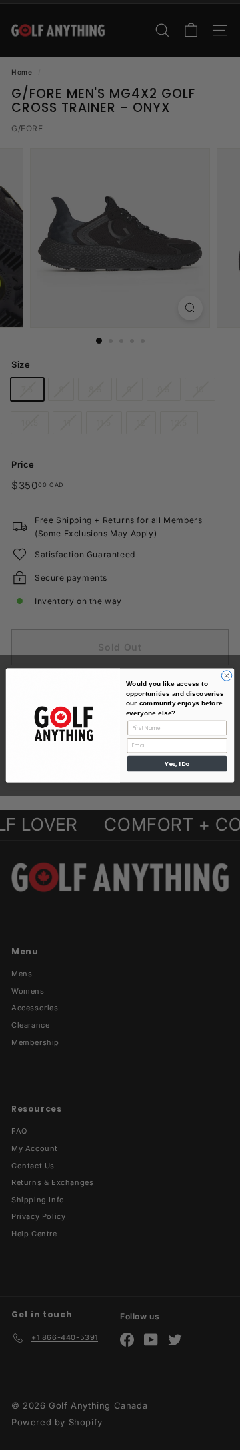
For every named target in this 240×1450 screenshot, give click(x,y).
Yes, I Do (177, 763)
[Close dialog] (226, 675)
